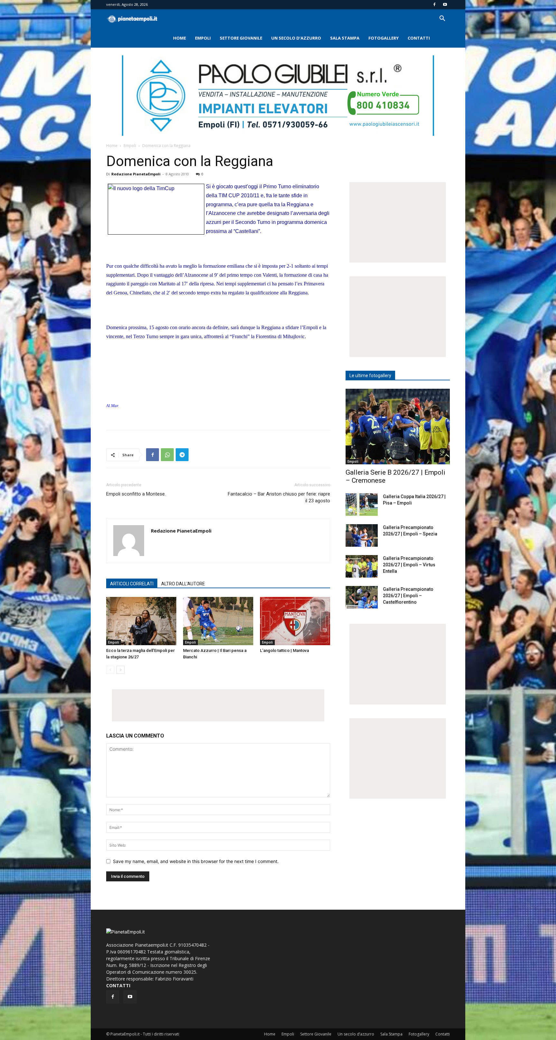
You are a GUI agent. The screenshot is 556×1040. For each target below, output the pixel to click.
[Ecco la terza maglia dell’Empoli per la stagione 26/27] (141, 621)
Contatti (419, 38)
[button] (442, 19)
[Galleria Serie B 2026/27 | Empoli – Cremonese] (398, 426)
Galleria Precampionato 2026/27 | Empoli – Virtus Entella (409, 565)
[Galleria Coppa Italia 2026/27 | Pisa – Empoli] (362, 504)
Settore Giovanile (241, 38)
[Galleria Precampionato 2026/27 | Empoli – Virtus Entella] (362, 566)
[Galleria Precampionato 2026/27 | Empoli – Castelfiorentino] (362, 597)
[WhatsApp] (167, 454)
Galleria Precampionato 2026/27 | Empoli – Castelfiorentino (408, 596)
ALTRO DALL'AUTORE (183, 583)
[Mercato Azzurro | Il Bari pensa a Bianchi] (218, 621)
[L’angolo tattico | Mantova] (295, 621)
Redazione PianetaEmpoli (136, 174)
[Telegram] (182, 454)
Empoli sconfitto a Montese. (136, 494)
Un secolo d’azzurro (296, 38)
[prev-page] (110, 670)
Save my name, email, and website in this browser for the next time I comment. (196, 861)
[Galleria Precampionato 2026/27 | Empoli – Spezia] (362, 535)
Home (179, 38)
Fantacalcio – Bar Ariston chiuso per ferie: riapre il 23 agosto (279, 497)
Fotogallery (383, 38)
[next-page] (120, 670)
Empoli (203, 38)
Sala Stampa (344, 38)
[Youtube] (445, 4)
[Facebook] (434, 4)
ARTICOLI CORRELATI (131, 583)
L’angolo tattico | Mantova (284, 650)
